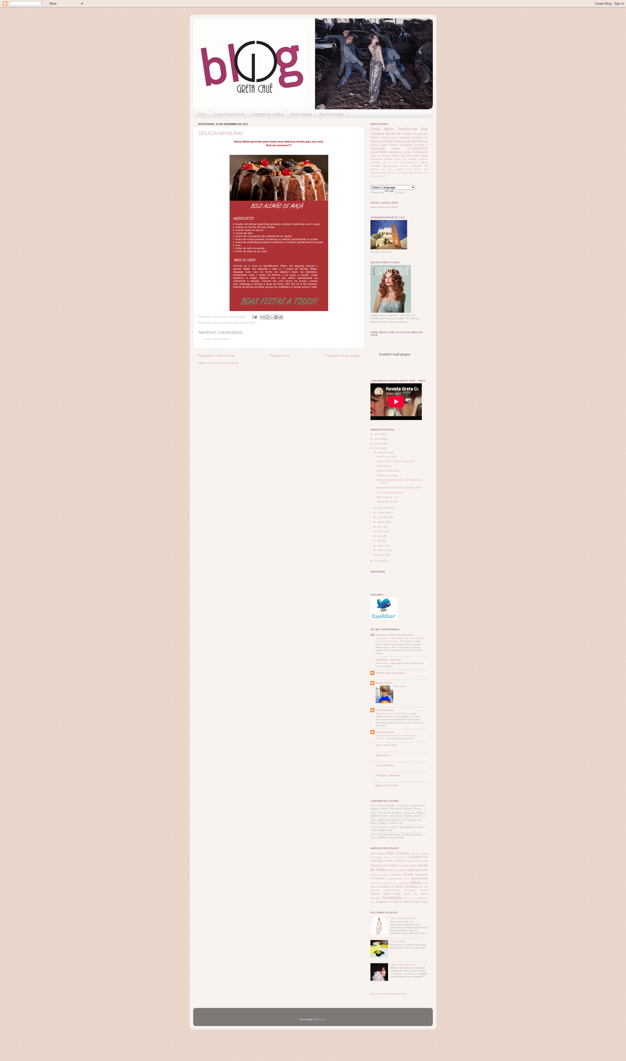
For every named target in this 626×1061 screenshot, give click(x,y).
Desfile (424, 155)
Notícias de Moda (391, 886)
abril (380, 540)
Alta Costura (398, 853)
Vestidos (404, 137)
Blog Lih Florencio (386, 785)
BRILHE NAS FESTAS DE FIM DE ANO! (399, 487)
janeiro (381, 554)
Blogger (321, 1019)
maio (380, 536)
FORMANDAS (420, 152)
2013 (377, 439)
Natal (409, 169)
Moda (389, 129)
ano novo (386, 169)
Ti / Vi (393, 162)
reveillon (404, 166)
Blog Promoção (410, 155)
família (388, 159)
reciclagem (402, 173)
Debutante (376, 159)
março (381, 545)
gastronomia (240, 322)
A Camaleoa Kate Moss (390, 492)
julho (380, 526)
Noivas (395, 155)
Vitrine (252, 322)
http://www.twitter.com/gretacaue (388, 993)
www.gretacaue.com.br (384, 207)
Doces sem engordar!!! (403, 918)
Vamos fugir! (382, 663)
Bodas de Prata (390, 857)
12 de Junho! (397, 941)
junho (380, 531)
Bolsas (412, 173)
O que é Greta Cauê (229, 114)
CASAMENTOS (417, 148)
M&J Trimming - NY (387, 497)
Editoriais (411, 141)
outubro (382, 512)
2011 (377, 448)
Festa (375, 129)
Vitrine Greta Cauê (383, 137)
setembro (383, 517)
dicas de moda (399, 134)
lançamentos (379, 152)
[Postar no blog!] (267, 317)
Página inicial (280, 355)
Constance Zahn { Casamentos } (395, 634)
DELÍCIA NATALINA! (220, 133)
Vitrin (389, 902)
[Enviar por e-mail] (262, 317)
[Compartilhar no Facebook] (276, 317)
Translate (399, 192)
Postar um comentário (216, 339)
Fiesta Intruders (385, 765)
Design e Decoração (384, 865)
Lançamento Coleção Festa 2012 (395, 461)
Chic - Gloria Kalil (386, 745)
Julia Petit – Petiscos (388, 659)
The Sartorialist (385, 710)
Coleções (406, 145)
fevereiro (382, 550)
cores (407, 152)
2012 (377, 443)
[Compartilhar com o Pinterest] (281, 317)
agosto (381, 521)
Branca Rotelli (384, 683)
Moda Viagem (384, 465)
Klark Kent (400, 686)
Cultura (399, 141)
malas (380, 176)
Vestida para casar (387, 475)
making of (391, 173)
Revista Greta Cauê (385, 893)
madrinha (399, 169)
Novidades (421, 134)
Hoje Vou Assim (385, 732)
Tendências (407, 129)
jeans (419, 173)
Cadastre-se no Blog (267, 114)
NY (384, 162)
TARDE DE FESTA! (387, 501)
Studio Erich (383, 755)
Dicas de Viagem (222, 322)
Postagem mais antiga (342, 355)
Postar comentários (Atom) (223, 363)
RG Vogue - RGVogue (388, 775)
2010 (377, 560)
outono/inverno (409, 162)
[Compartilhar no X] (271, 317)
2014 (377, 434)
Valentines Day (378, 173)
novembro (383, 507)
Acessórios (386, 141)
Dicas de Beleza (380, 155)
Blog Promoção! (331, 114)
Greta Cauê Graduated (403, 964)
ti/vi (384, 176)
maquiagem (416, 166)
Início (202, 114)
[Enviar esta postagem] (254, 316)
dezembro (383, 452)
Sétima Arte (421, 169)
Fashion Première (390, 874)
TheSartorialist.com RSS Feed (391, 713)
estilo (396, 148)
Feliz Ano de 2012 (387, 456)
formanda (395, 152)
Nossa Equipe (301, 114)
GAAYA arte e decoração (390, 673)
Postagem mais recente (216, 355)
